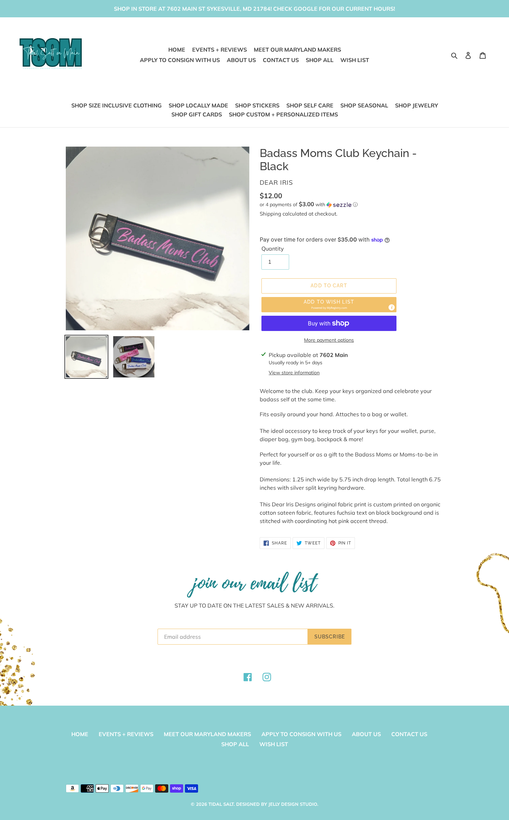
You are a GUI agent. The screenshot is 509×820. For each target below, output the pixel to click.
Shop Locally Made (198, 105)
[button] (309, 204)
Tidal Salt (221, 804)
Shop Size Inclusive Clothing (116, 105)
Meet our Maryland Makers (207, 734)
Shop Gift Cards (196, 114)
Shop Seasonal (364, 105)
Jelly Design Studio (292, 804)
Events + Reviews (126, 734)
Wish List (273, 744)
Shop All (235, 744)
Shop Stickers (257, 105)
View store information (294, 372)
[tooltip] (392, 307)
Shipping (270, 213)
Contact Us (409, 734)
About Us (366, 734)
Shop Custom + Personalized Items (283, 114)
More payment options (329, 340)
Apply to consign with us (301, 734)
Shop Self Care (309, 105)
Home (79, 734)
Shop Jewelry (416, 105)
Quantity (272, 248)
